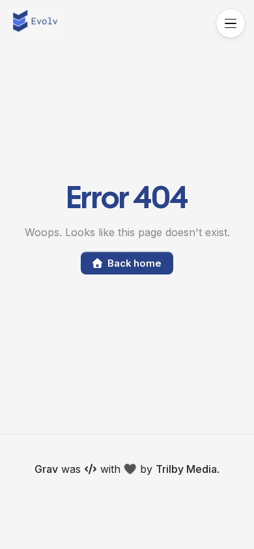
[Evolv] (35, 21)
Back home (134, 263)
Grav (46, 468)
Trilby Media (186, 468)
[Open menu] (230, 23)
